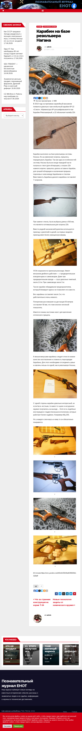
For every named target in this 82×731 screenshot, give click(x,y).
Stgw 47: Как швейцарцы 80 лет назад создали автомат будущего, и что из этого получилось (13, 53)
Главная (74, 712)
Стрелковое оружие (50, 26)
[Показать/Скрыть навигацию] (42, 10)
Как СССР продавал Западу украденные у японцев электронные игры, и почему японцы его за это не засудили (13, 36)
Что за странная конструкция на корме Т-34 (41, 602)
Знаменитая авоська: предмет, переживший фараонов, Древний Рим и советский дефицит (13, 83)
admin (49, 47)
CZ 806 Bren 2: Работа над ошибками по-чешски (13, 96)
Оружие (39, 26)
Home (65, 712)
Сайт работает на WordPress (11, 711)
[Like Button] (36, 586)
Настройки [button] (7, 726)
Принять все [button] (18, 726)
